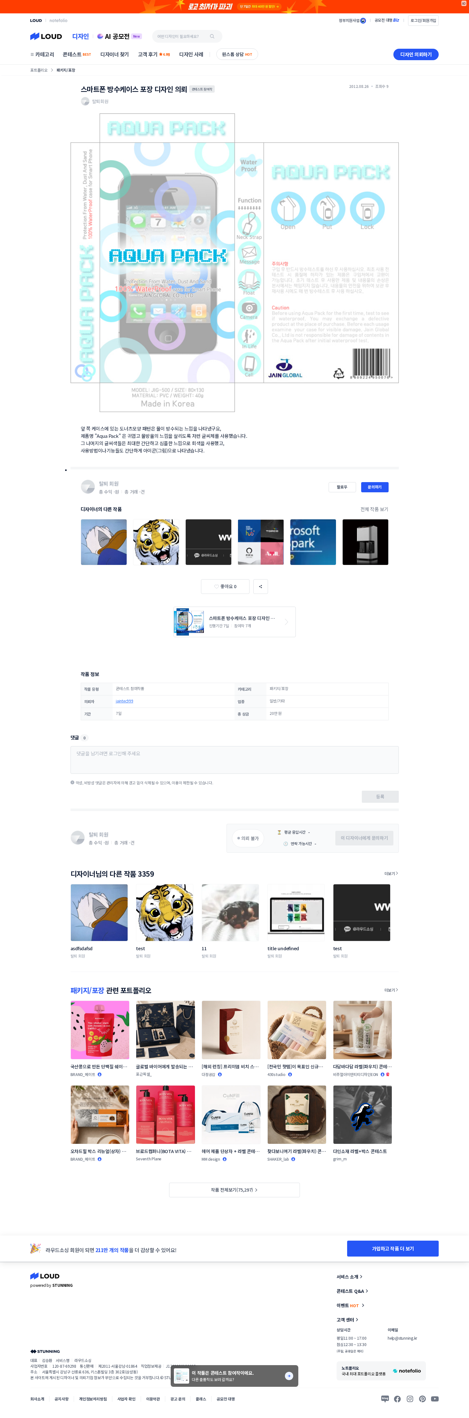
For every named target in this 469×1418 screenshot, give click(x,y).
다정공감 (208, 1074)
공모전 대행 (226, 1398)
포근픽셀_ (144, 1074)
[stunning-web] (45, 1351)
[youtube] (435, 1399)
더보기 (389, 873)
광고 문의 (177, 1398)
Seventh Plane (148, 1158)
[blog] (385, 1399)
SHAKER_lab (278, 1159)
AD (464, 3)
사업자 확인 (126, 1398)
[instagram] (410, 1399)
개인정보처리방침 (93, 1398)
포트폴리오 (39, 70)
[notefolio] (58, 20)
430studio (276, 1074)
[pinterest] (422, 1399)
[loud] (36, 20)
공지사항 (61, 1398)
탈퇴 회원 (78, 955)
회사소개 (37, 1398)
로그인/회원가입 (423, 20)
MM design (211, 1159)
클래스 (201, 1398)
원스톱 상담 (237, 54)
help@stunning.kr (402, 1338)
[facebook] (397, 1399)
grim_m (340, 1158)
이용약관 (153, 1398)
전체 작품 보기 (375, 509)
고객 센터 (345, 1319)
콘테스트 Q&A (350, 1291)
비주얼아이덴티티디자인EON (355, 1074)
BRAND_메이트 (83, 1074)
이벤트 (348, 1305)
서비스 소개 (347, 1276)
